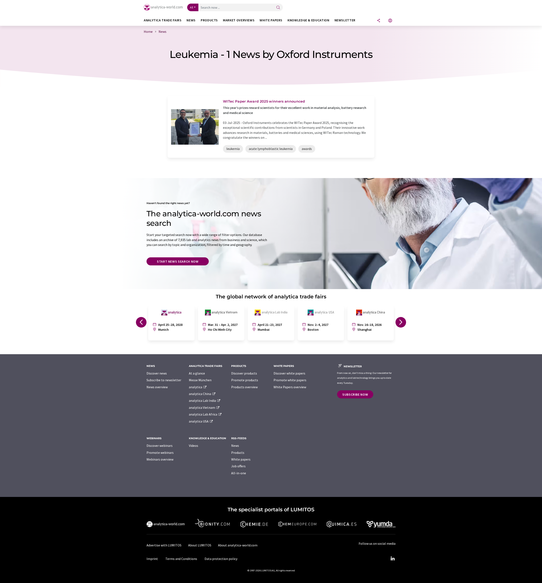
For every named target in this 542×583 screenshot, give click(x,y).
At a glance (197, 373)
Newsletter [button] (345, 20)
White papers (240, 459)
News (235, 445)
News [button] (191, 20)
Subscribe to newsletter (164, 380)
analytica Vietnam (202, 407)
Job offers (238, 466)
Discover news (157, 373)
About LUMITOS (199, 545)
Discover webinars (160, 445)
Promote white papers (290, 380)
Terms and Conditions (181, 559)
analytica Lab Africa (203, 414)
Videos (193, 445)
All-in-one (238, 473)
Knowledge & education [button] (308, 20)
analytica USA (199, 421)
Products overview (244, 387)
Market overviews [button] (238, 20)
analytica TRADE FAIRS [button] (162, 20)
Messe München (200, 380)
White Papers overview (290, 387)
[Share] (379, 20)
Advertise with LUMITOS (164, 545)
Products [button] (209, 20)
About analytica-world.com (237, 545)
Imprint (152, 559)
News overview (157, 387)
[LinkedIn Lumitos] (392, 559)
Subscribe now (355, 394)
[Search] (278, 7)
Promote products (244, 380)
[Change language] (390, 20)
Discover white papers (289, 373)
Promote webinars (160, 452)
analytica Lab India (203, 400)
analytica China (200, 394)
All (191, 7)
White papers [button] (271, 20)
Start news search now (177, 261)
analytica (196, 387)
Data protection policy (221, 559)
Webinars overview (160, 459)
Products (237, 452)
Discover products (244, 373)
